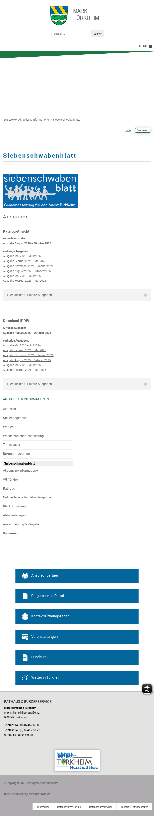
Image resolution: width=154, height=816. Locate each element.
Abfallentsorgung (15, 515)
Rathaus (9, 488)
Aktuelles (9, 409)
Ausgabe (8, 345)
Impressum (43, 807)
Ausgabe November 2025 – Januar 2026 (28, 266)
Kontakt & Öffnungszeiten (134, 807)
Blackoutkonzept (15, 506)
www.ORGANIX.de (39, 794)
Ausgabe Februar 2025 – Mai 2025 (24, 280)
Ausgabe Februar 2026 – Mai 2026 (24, 261)
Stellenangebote (14, 418)
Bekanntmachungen (17, 454)
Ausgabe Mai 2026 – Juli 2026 (22, 256)
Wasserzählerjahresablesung (23, 436)
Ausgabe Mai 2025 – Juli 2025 (22, 276)
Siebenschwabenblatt (19, 463)
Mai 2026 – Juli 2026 (27, 345)
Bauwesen (10, 533)
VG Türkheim (12, 479)
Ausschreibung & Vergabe (21, 524)
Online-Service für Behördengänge (27, 497)
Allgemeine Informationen (21, 470)
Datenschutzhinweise (100, 807)
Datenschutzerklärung (69, 807)
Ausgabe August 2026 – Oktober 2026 (27, 243)
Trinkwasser (11, 445)
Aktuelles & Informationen (34, 119)
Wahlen (8, 427)
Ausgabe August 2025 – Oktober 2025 (27, 271)
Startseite (10, 119)
